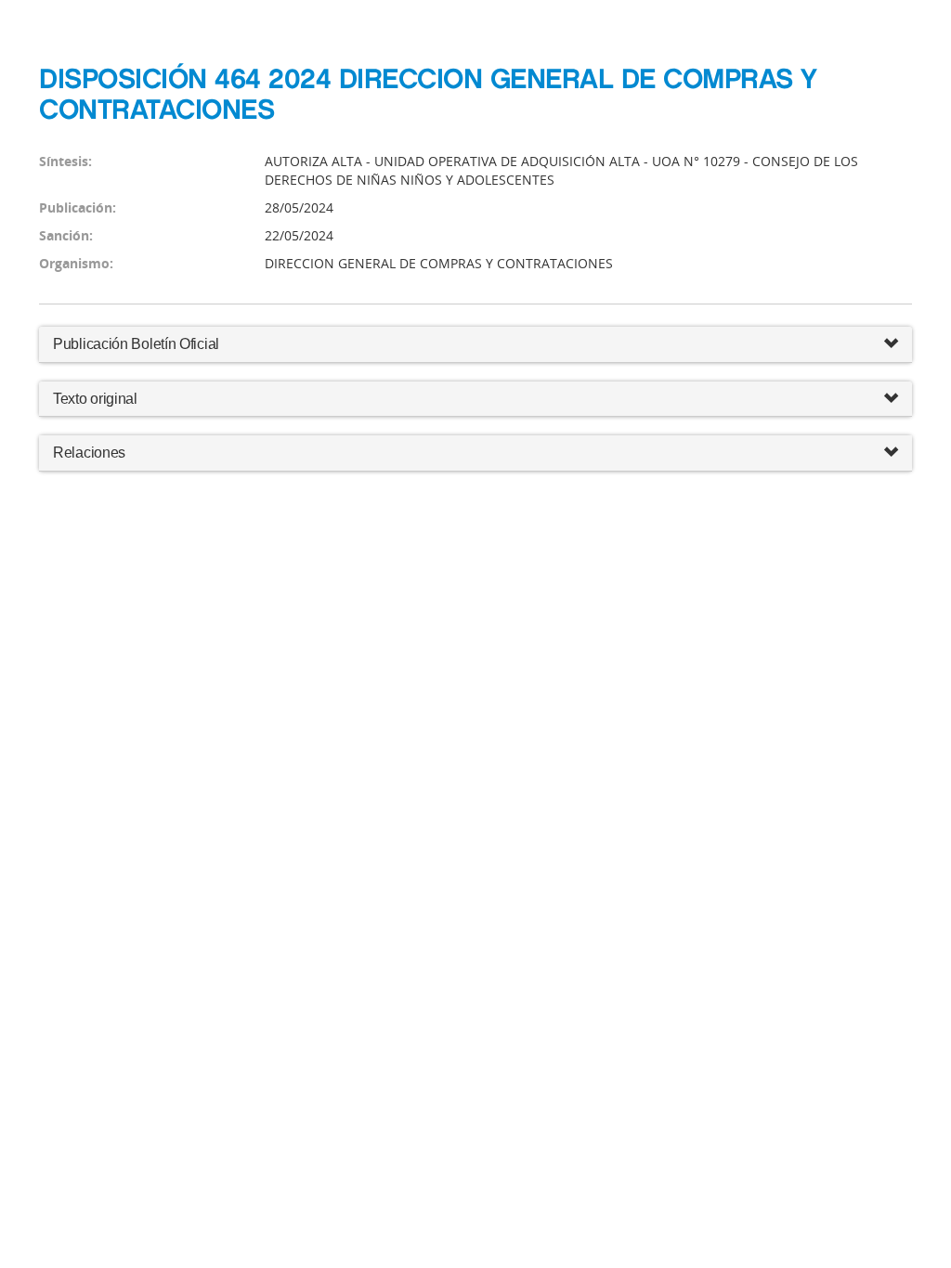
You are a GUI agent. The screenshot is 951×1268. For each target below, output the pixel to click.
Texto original (95, 399)
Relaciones (89, 452)
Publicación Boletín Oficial (136, 344)
